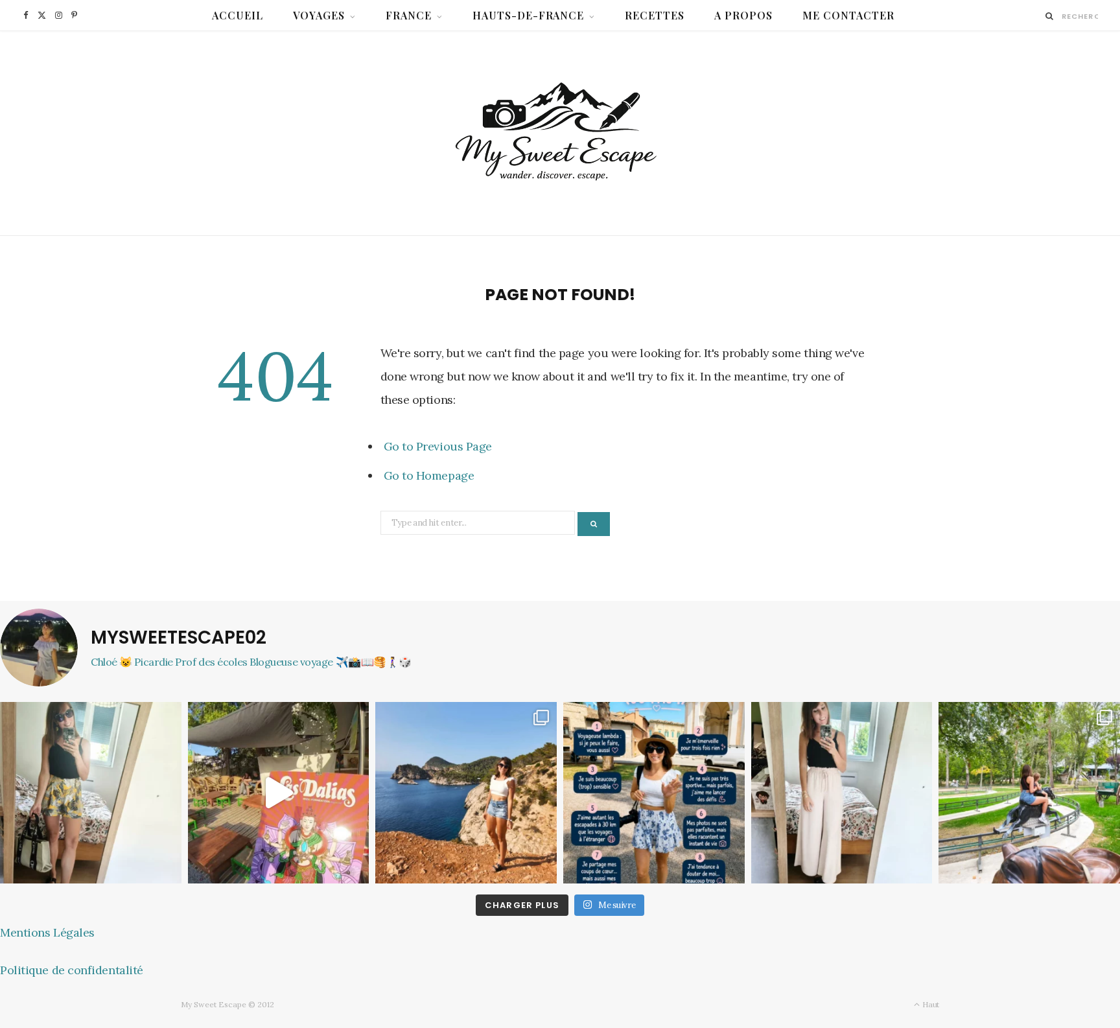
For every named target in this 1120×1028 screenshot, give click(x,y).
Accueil (237, 15)
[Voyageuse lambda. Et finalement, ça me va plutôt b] (654, 792)
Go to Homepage (429, 475)
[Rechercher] (1049, 16)
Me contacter (848, 15)
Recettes (654, 15)
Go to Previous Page (438, 446)
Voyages (319, 15)
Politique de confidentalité (71, 970)
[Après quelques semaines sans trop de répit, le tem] (842, 792)
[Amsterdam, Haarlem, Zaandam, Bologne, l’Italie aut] (466, 792)
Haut (929, 1004)
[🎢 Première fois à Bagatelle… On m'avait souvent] (1029, 792)
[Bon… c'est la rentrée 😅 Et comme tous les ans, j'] (90, 792)
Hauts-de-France (528, 15)
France (409, 15)
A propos (743, 15)
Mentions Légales (47, 932)
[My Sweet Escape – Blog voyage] (560, 133)
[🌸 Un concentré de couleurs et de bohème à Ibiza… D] (278, 792)
